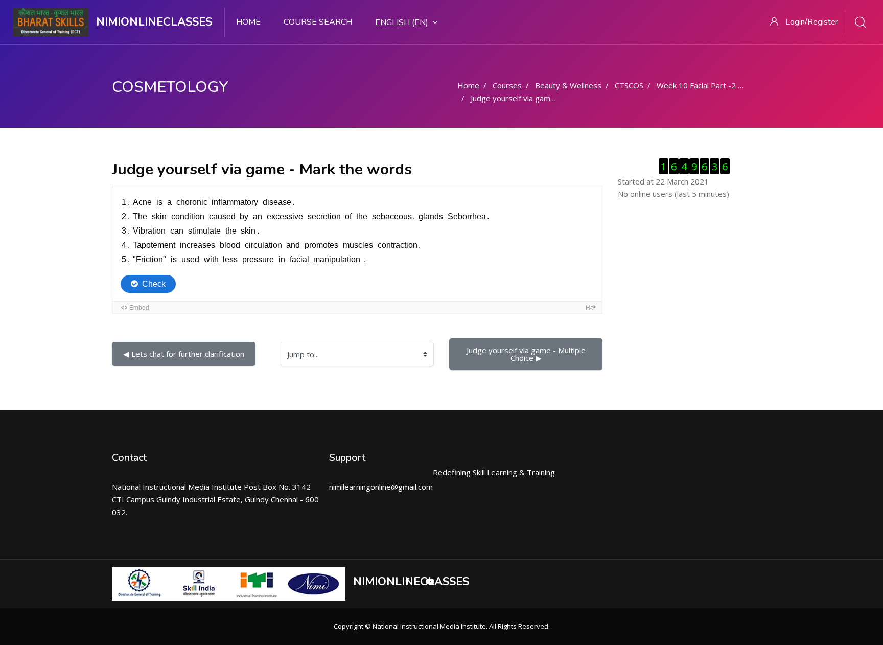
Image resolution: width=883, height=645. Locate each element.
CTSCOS (629, 85)
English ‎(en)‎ (401, 22)
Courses (507, 85)
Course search (318, 22)
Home (248, 22)
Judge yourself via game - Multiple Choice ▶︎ (527, 354)
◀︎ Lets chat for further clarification (183, 354)
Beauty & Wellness (568, 85)
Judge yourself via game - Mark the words (544, 98)
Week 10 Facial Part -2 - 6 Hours (714, 85)
